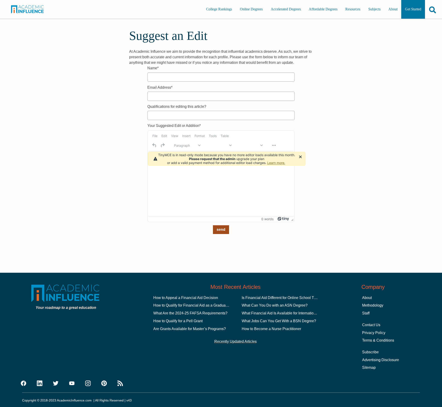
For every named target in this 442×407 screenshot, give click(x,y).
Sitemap (369, 367)
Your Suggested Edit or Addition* (174, 126)
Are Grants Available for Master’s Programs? (189, 329)
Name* (153, 68)
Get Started (413, 9)
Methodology (372, 305)
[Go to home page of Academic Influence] (31, 9)
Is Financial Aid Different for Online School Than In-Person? (290, 298)
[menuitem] (155, 136)
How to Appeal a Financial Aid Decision (185, 298)
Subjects (374, 9)
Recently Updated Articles (235, 341)
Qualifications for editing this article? (176, 106)
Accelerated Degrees (286, 9)
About (393, 9)
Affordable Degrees (323, 9)
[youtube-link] (71, 383)
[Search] (432, 9)
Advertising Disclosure (380, 360)
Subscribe (370, 352)
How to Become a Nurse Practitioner (271, 329)
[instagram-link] (88, 383)
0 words (267, 219)
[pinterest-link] (104, 383)
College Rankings (219, 9)
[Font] (218, 145)
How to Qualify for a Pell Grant (178, 321)
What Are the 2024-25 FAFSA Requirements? (190, 313)
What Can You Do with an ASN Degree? (275, 305)
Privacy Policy (373, 333)
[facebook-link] (23, 383)
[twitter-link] (55, 383)
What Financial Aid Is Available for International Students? (289, 313)
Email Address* (159, 87)
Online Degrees (251, 9)
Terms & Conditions (378, 340)
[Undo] (154, 145)
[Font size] (249, 145)
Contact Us (371, 325)
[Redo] (162, 145)
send (221, 229)
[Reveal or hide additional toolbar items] (274, 145)
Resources (352, 9)
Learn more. (276, 163)
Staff (365, 313)
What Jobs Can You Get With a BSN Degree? (279, 321)
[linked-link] (39, 383)
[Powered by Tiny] (283, 219)
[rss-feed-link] (120, 383)
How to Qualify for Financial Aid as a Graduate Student (197, 305)
